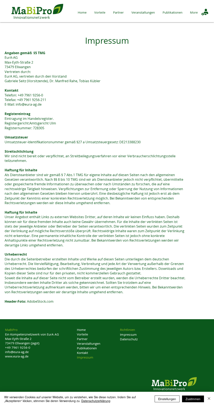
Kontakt (82, 353)
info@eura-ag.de (29, 104)
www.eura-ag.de (16, 356)
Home (81, 330)
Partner (82, 339)
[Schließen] (208, 399)
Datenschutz (129, 339)
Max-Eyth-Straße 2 (18, 339)
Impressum (85, 357)
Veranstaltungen (88, 343)
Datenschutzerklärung (95, 401)
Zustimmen (193, 399)
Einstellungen (167, 399)
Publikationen (87, 348)
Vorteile (82, 334)
